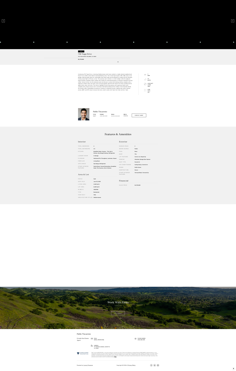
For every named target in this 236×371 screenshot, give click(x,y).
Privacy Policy (131, 365)
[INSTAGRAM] (151, 365)
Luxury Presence (88, 365)
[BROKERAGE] (158, 365)
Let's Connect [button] (118, 313)
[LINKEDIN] (154, 365)
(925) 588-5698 (103, 115)
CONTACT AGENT (139, 115)
